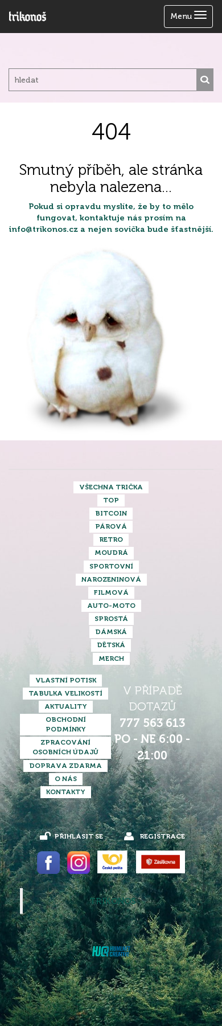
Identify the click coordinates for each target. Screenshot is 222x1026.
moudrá (111, 553)
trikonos (112, 901)
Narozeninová (111, 579)
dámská (111, 632)
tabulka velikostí (65, 693)
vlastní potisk (65, 680)
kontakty (65, 792)
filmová (111, 592)
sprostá (111, 619)
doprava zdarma (65, 766)
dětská (111, 645)
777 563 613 (152, 723)
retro (111, 539)
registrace (162, 836)
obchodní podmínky (66, 724)
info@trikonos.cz (43, 229)
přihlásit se (78, 836)
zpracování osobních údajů (65, 747)
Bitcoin (111, 513)
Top (111, 500)
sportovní (111, 566)
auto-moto (111, 606)
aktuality (65, 706)
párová (111, 526)
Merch (111, 659)
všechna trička (111, 487)
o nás (66, 779)
